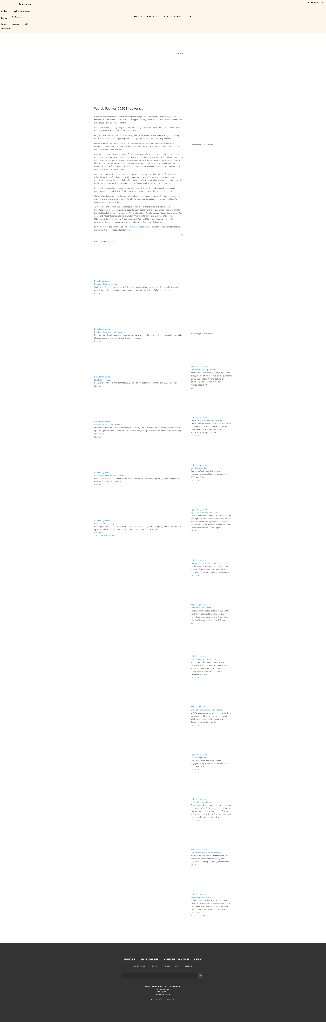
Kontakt (4, 24)
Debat (4, 18)
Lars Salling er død (102, 380)
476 (102, 535)
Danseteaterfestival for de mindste (109, 475)
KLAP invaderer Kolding (104, 523)
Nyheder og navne (173, 16)
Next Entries (109, 535)
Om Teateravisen (18, 17)
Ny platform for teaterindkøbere (108, 424)
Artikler (4, 11)
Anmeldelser (25, 4)
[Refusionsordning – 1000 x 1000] (211, 138)
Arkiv (26, 24)
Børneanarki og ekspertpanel (106, 284)
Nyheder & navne (22, 11)
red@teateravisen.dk (166, 999)
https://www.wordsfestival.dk (137, 227)
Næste (204, 915)
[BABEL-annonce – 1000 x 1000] (211, 92)
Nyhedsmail (5, 28)
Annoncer (15, 24)
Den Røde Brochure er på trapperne (109, 332)
